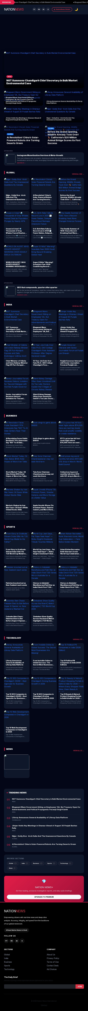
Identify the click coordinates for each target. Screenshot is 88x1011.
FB (39, 9)
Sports (7, 965)
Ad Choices (52, 969)
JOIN (79, 986)
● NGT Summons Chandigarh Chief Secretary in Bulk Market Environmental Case (34, 2)
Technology (9, 969)
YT (34, 9)
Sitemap (44, 1005)
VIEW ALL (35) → (78, 306)
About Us (51, 954)
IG (43, 9)
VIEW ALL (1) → (78, 750)
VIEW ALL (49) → (78, 174)
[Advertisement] (44, 34)
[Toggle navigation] (82, 9)
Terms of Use (53, 962)
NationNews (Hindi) (62, 9)
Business (8, 962)
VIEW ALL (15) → (78, 417)
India (6, 958)
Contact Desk (52, 965)
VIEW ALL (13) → (78, 528)
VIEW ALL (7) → (78, 639)
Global (7, 954)
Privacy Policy (53, 958)
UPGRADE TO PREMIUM (44, 897)
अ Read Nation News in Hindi (16, 930)
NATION (14, 9)
